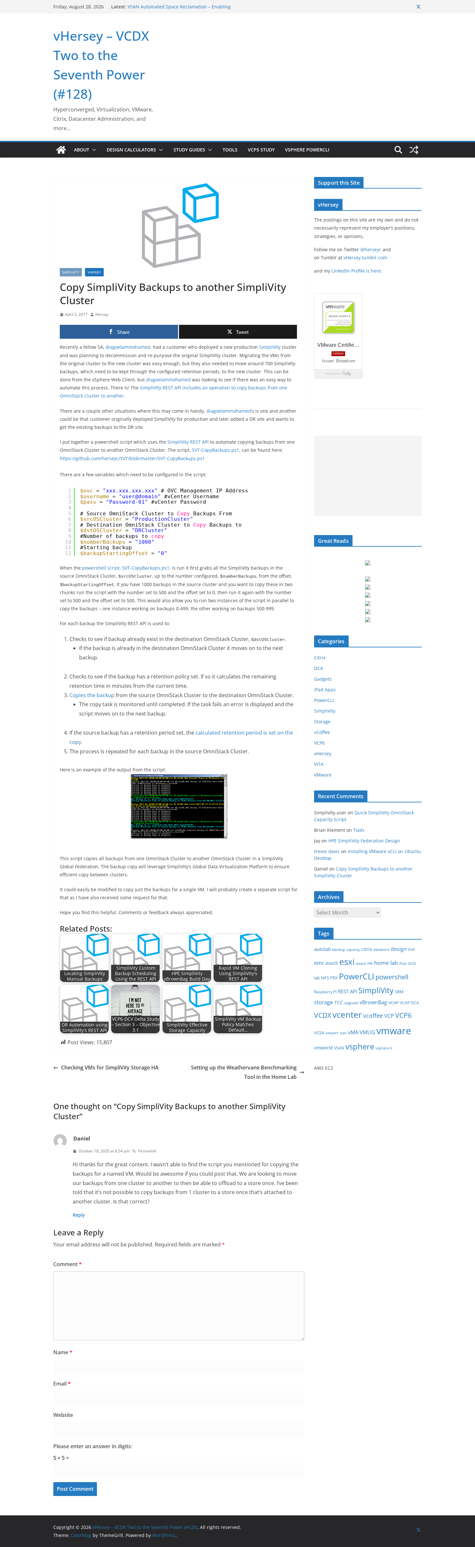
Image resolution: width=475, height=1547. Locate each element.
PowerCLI (324, 700)
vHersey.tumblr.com (365, 257)
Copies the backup (91, 695)
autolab (322, 949)
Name (62, 1352)
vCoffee (322, 732)
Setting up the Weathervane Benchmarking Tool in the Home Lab (244, 1072)
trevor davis (327, 851)
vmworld (323, 1048)
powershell (391, 977)
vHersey (94, 272)
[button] (92, 149)
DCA (318, 668)
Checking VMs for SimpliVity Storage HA (110, 1067)
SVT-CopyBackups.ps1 (215, 450)
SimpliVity (70, 272)
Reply (79, 1215)
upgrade (351, 1003)
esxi (347, 961)
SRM (399, 992)
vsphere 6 (383, 1048)
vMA (353, 1032)
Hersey (101, 314)
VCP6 (319, 743)
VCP (389, 1015)
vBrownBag (373, 1002)
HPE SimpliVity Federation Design (364, 841)
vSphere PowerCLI (307, 150)
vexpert (331, 1033)
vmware (393, 1030)
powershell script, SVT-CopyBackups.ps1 (125, 568)
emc (319, 962)
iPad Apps (325, 689)
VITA (318, 764)
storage (323, 1002)
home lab (386, 962)
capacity (353, 949)
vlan (343, 1033)
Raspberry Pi (325, 992)
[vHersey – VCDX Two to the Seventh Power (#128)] (61, 150)
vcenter (347, 1014)
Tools (230, 150)
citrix (366, 949)
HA (370, 963)
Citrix (319, 658)
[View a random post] (414, 150)
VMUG (367, 1032)
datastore (381, 949)
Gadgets (323, 679)
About (81, 150)
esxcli (332, 963)
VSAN (339, 1048)
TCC (338, 1002)
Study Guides (189, 150)
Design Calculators (131, 150)
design (399, 949)
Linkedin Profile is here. (357, 271)
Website (63, 1414)
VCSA (319, 1033)
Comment (67, 1264)
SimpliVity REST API (188, 442)
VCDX (322, 1015)
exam (361, 963)
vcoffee (373, 1015)
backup (338, 949)
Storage (322, 721)
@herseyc (370, 249)
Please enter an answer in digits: (92, 1446)
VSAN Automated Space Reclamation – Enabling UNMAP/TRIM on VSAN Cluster (179, 10)
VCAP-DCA (409, 1003)
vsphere (359, 1046)
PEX (334, 978)
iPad (402, 963)
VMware (323, 775)
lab (317, 978)
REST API (347, 991)
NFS (325, 978)
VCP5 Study (261, 150)
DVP (411, 949)
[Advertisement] (364, 476)
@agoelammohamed (128, 347)
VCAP (393, 1003)
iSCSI (412, 963)
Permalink (147, 1151)
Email (62, 1383)
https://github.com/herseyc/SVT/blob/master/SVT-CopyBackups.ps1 (132, 458)
